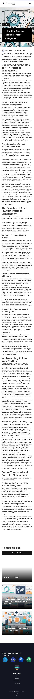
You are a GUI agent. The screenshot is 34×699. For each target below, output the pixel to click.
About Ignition (17, 681)
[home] (14, 4)
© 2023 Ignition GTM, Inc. (17, 691)
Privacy (16, 693)
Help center (17, 683)
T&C (16, 695)
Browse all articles (17, 552)
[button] (30, 3)
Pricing (17, 678)
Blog (17, 676)
